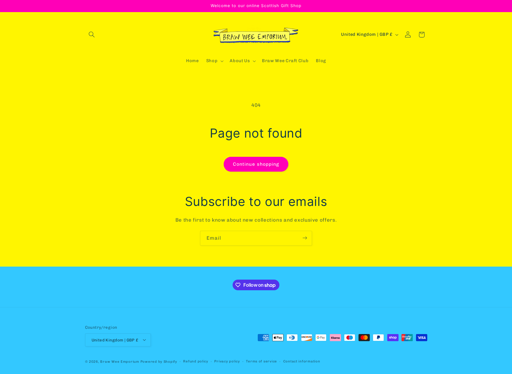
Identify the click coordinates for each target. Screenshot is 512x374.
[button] (92, 34)
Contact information (301, 361)
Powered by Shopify (158, 361)
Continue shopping (256, 164)
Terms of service (261, 361)
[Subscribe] (305, 238)
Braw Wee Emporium (120, 361)
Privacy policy (227, 361)
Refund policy (195, 361)
